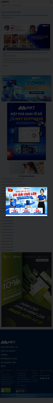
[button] (45, 188)
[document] (26, 201)
